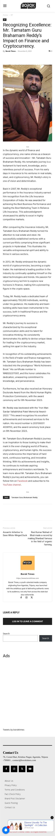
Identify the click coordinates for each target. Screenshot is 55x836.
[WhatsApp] (26, 58)
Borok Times (11, 51)
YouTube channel (12, 484)
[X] (13, 58)
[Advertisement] (27, 695)
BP (12, 15)
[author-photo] (28, 570)
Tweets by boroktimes (13, 729)
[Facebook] (6, 58)
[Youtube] (30, 769)
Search (6, 633)
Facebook (22, 480)
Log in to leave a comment (27, 621)
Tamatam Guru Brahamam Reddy (24, 497)
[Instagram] (27, 598)
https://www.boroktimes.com (27, 578)
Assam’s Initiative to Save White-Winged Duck (15, 534)
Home (5, 15)
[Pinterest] (19, 58)
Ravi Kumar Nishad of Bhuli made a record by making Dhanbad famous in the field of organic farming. (40, 538)
